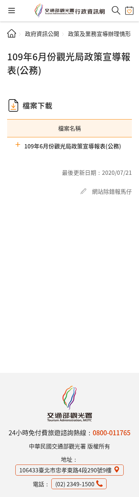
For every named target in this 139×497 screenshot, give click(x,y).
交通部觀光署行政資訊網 (69, 11)
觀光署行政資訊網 (69, 403)
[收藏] (129, 10)
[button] (11, 10)
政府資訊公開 (42, 33)
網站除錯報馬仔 (112, 191)
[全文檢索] (116, 10)
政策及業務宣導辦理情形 (99, 33)
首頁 (11, 33)
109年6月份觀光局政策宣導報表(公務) (72, 146)
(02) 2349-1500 (74, 484)
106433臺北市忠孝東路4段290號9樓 (65, 470)
